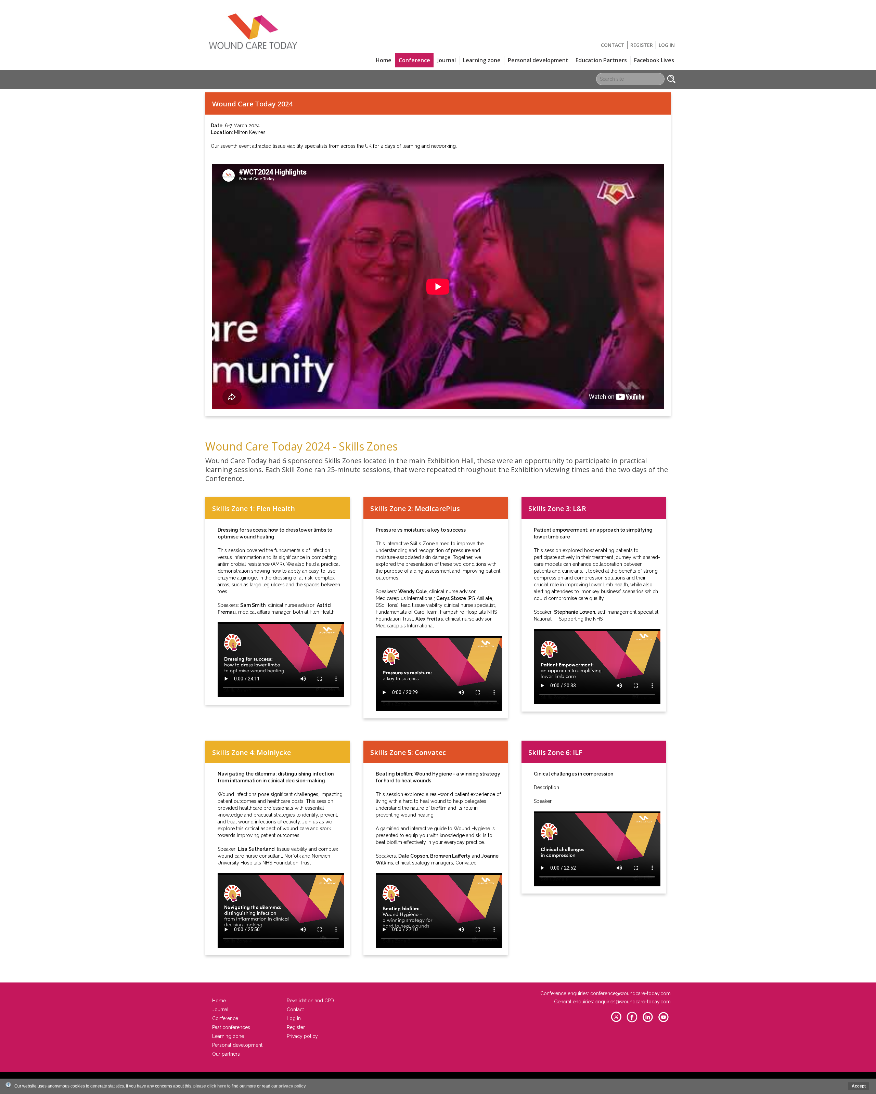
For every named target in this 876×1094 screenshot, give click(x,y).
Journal (446, 60)
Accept (859, 1086)
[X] (616, 1021)
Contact (612, 45)
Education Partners (601, 60)
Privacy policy (302, 1036)
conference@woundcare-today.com (630, 993)
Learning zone (482, 60)
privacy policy (292, 1086)
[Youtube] (663, 1021)
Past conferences (231, 1027)
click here (216, 1086)
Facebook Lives (654, 60)
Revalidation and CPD (310, 1000)
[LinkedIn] (648, 1021)
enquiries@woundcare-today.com (633, 1001)
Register (641, 45)
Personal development (538, 60)
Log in (667, 45)
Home (383, 60)
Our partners (226, 1054)
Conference (225, 1018)
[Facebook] (632, 1021)
